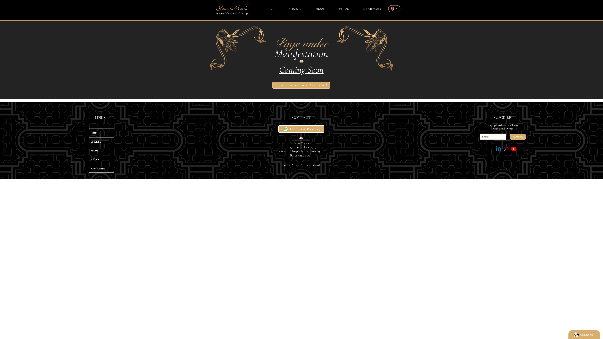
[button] (295, 8)
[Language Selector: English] (394, 8)
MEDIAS (95, 159)
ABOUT (94, 150)
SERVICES (96, 141)
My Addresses (98, 168)
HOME (94, 133)
